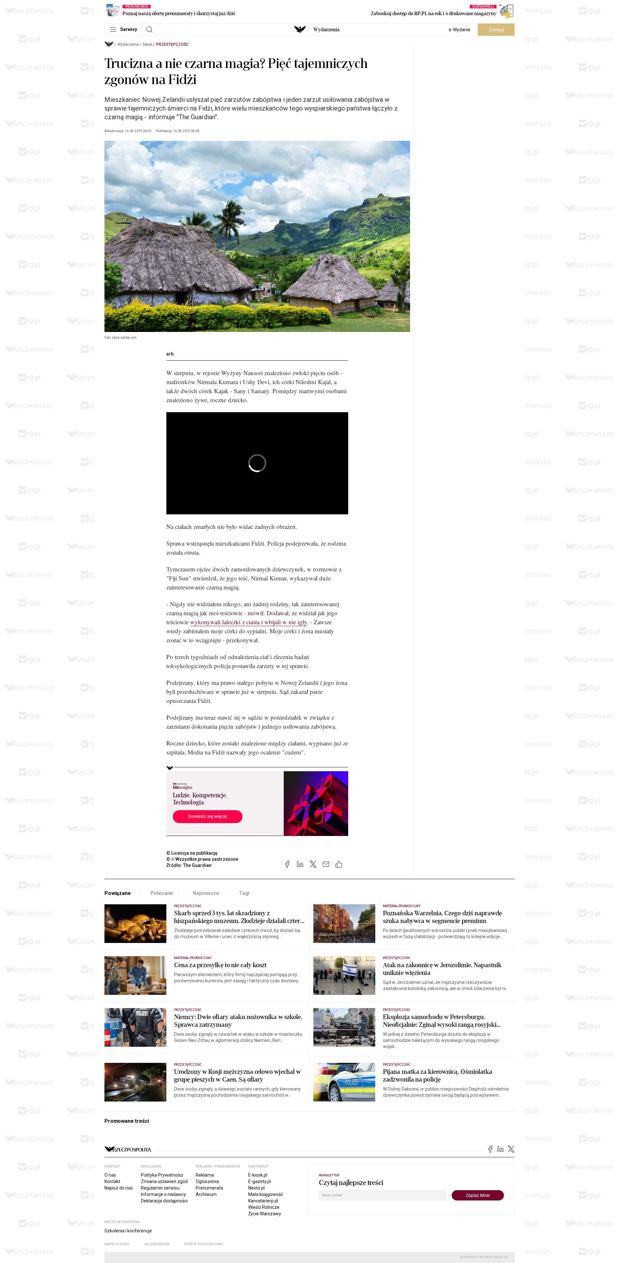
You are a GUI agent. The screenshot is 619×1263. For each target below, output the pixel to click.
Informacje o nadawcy (163, 1194)
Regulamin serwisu (160, 1187)
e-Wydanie (459, 29)
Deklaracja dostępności (164, 1200)
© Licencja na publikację (192, 853)
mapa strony (117, 1244)
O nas (110, 1175)
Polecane (162, 893)
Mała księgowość (265, 1194)
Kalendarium (156, 1244)
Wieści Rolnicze (264, 1207)
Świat (147, 44)
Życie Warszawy (264, 1213)
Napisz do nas (118, 1187)
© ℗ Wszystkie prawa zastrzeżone (202, 859)
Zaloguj (496, 29)
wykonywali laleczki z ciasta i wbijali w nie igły (248, 622)
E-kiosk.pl (257, 1175)
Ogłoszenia (207, 1181)
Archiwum (206, 1194)
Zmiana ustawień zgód (164, 1181)
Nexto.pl (256, 1187)
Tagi (244, 893)
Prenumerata (209, 1187)
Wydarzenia (326, 29)
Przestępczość (172, 44)
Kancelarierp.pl (263, 1200)
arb (169, 353)
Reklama (205, 1175)
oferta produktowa (203, 1244)
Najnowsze (206, 893)
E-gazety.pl (259, 1181)
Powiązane (117, 893)
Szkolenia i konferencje (128, 1230)
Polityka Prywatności (162, 1175)
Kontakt (112, 1181)
